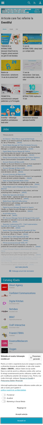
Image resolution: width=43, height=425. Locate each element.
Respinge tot (21, 408)
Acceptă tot (21, 420)
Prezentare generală (36, 357)
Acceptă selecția (21, 414)
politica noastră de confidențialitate (13, 390)
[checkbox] (7, 395)
